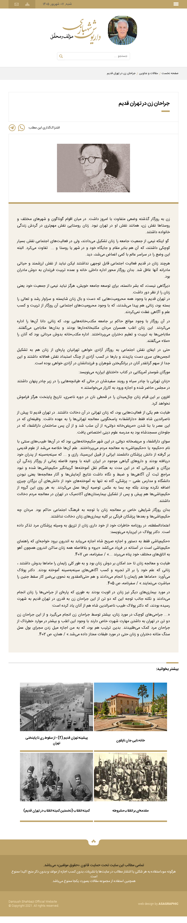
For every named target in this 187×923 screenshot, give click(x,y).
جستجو (61, 56)
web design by (158, 904)
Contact (16, 4)
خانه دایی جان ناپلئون (130, 741)
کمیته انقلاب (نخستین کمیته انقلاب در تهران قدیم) (56, 811)
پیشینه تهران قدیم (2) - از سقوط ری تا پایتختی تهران (56, 740)
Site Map (27, 4)
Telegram (12, 127)
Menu (176, 3)
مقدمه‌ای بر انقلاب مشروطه (130, 811)
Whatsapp (21, 127)
